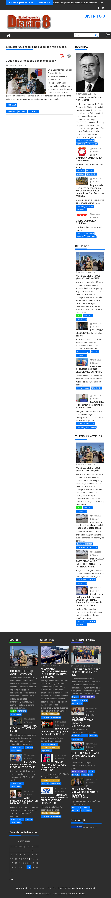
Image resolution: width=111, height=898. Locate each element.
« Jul (11, 879)
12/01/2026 (96, 360)
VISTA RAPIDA (33, 111)
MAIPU (79, 316)
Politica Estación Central (81, 807)
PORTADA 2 (22, 111)
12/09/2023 (92, 744)
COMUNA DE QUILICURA (85, 424)
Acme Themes (78, 893)
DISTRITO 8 (94, 16)
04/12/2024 (61, 788)
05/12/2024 (61, 755)
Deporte (75, 697)
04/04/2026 (96, 148)
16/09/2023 (77, 666)
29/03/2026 (96, 324)
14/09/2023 (92, 708)
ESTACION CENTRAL (88, 697)
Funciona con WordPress (37, 893)
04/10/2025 (96, 214)
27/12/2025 (30, 791)
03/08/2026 (96, 588)
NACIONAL (80, 171)
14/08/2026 (82, 272)
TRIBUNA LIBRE (86, 775)
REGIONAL (80, 174)
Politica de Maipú (83, 352)
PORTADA (89, 171)
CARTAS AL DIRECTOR (84, 544)
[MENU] (108, 35)
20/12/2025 (96, 179)
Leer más (11, 105)
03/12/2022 (92, 779)
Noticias (75, 700)
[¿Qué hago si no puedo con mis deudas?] (26, 69)
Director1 (25, 65)
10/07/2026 (82, 94)
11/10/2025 (47, 665)
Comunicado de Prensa (85, 141)
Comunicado (11, 111)
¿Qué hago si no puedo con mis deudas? (31, 60)
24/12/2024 (61, 722)
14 (28, 858)
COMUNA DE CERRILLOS (50, 714)
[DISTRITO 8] (8, 34)
